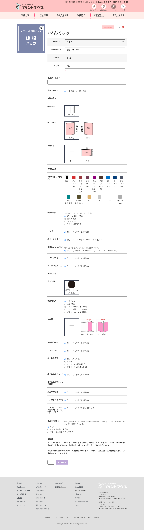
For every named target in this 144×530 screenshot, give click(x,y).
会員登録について (40, 487)
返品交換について (40, 505)
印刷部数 (56, 57)
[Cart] (123, 6)
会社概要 (47, 517)
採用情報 (96, 517)
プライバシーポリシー (61, 517)
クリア (67, 70)
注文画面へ (61, 462)
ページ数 (56, 65)
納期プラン (56, 41)
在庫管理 (77, 498)
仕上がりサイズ (56, 49)
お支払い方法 (39, 490)
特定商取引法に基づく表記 (82, 517)
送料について (39, 494)
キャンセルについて (41, 501)
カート (123, 10)
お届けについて (40, 498)
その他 (77, 505)
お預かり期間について (42, 509)
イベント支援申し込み (81, 501)
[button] (41, 28)
